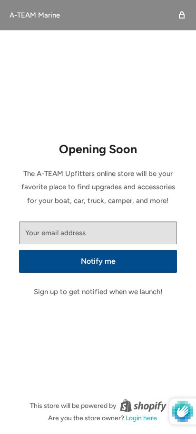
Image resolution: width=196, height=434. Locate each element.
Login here (141, 418)
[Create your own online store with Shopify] (143, 405)
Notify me (98, 261)
